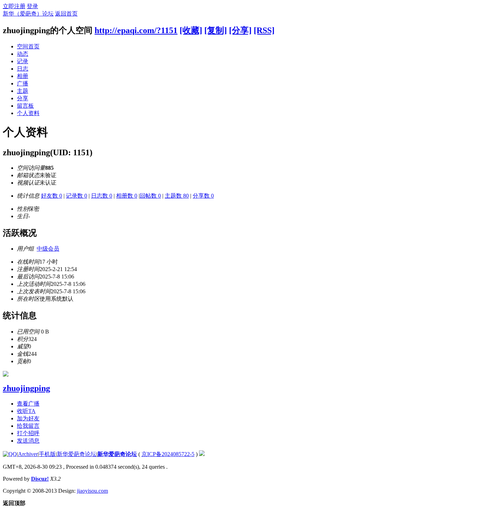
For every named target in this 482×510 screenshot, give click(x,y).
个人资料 (28, 113)
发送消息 (28, 441)
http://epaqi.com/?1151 (136, 30)
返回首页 (66, 14)
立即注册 (14, 6)
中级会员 (48, 249)
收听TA (26, 411)
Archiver (28, 454)
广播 (22, 83)
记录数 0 (76, 196)
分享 (22, 98)
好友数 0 (51, 196)
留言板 (25, 106)
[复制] (215, 30)
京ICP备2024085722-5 (167, 454)
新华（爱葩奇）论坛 (28, 14)
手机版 (47, 454)
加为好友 (28, 418)
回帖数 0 (150, 196)
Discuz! (40, 479)
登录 (32, 6)
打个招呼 (28, 433)
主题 (22, 91)
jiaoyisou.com (92, 491)
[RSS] (264, 30)
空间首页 (28, 46)
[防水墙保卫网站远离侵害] (202, 454)
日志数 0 (101, 196)
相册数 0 (126, 196)
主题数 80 (177, 196)
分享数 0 (203, 196)
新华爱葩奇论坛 (76, 454)
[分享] (240, 30)
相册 (22, 76)
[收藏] (191, 30)
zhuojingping (26, 388)
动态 (22, 54)
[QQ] (10, 454)
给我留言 (28, 426)
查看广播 (28, 404)
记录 (22, 61)
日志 (22, 69)
